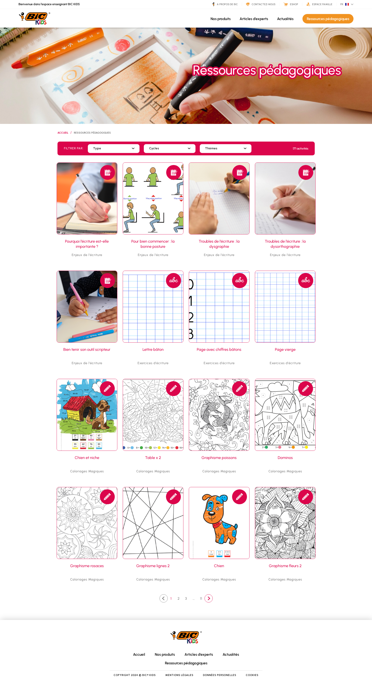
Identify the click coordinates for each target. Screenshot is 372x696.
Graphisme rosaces (87, 565)
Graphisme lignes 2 (153, 565)
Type (97, 148)
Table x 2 (153, 457)
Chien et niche (87, 457)
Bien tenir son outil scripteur (86, 349)
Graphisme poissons (219, 457)
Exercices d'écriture (153, 363)
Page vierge (285, 349)
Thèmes (211, 148)
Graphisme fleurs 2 (285, 565)
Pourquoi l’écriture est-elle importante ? (87, 244)
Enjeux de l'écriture (87, 255)
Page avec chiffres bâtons (219, 349)
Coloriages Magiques (87, 471)
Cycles (154, 148)
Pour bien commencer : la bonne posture (153, 244)
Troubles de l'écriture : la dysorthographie (285, 244)
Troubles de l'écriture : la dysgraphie (219, 244)
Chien (219, 565)
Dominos (285, 457)
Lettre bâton (153, 349)
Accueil (62, 132)
